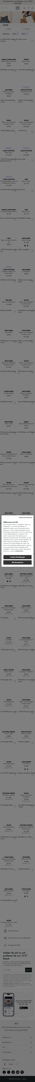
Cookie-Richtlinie (19, 551)
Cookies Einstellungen (17, 557)
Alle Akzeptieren (17, 562)
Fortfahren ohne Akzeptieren (25, 517)
